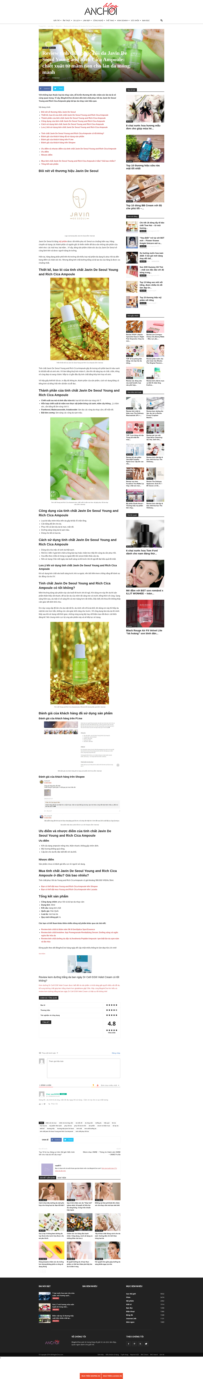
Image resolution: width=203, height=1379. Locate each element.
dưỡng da (98, 1123)
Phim (128, 1297)
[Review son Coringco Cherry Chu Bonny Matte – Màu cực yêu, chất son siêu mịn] (155, 327)
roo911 (58, 1165)
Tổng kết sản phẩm (49, 164)
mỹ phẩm (63, 241)
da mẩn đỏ (79, 1123)
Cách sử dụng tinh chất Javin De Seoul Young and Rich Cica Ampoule (72, 124)
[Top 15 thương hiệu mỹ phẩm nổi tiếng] (132, 302)
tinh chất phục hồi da (82, 1131)
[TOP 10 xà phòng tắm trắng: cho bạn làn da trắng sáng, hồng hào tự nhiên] (135, 351)
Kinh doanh (122, 20)
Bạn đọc (146, 20)
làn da (114, 1123)
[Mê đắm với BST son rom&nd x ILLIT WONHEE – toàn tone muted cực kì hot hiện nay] (145, 573)
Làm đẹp (86, 20)
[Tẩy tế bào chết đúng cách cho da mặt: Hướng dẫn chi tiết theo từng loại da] (108, 1222)
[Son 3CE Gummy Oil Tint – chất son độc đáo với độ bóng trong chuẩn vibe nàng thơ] (132, 272)
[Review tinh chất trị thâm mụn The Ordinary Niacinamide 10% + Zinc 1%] (135, 403)
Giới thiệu (101, 1355)
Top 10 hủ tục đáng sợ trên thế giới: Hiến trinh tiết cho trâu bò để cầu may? (57, 1153)
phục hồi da (68, 1126)
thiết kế (42, 1128)
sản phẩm (92, 1126)
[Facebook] (128, 1343)
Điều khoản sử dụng (112, 1355)
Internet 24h (131, 1318)
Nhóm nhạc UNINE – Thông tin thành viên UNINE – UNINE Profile (102, 1153)
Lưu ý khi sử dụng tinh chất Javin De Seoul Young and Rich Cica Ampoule (74, 127)
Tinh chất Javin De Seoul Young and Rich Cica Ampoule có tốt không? (72, 133)
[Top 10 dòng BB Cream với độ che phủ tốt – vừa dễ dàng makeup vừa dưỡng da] (145, 188)
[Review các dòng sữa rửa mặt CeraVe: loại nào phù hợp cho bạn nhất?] (135, 373)
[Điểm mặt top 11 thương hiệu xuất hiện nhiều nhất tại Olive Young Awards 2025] (45, 1319)
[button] (161, 20)
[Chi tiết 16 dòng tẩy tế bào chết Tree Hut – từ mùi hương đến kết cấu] (132, 227)
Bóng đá (129, 1315)
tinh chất (79, 1128)
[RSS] (140, 1343)
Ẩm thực (66, 20)
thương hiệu (51, 1128)
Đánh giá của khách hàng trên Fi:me (57, 140)
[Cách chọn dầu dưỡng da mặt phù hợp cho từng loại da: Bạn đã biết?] (51, 1191)
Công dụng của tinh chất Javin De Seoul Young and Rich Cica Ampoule (73, 121)
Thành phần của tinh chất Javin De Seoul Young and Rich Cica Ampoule (73, 118)
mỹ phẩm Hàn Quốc (55, 1126)
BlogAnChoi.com (78, 1342)
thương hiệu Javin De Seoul (65, 1128)
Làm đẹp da (42, 1200)
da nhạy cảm (89, 1123)
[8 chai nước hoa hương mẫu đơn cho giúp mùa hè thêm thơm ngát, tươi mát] (145, 109)
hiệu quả (106, 1123)
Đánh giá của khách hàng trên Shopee (58, 143)
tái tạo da (115, 1126)
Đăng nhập (115, 1053)
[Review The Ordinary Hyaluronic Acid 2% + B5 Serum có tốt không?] (155, 473)
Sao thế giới (131, 1294)
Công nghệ (98, 20)
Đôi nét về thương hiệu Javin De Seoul (58, 112)
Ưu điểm (45, 152)
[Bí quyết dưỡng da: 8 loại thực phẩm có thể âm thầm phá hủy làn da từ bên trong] (79, 1250)
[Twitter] (146, 1343)
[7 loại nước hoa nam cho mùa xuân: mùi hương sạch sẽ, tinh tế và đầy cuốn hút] (45, 1296)
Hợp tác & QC (134, 1355)
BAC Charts (144, 1355)
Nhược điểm (46, 155)
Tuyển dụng (124, 1355)
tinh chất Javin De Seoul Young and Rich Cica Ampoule (56, 1131)
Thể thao (110, 20)
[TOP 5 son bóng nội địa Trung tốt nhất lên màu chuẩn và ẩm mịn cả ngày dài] (135, 427)
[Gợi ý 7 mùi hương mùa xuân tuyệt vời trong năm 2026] (45, 1307)
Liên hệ (162, 1355)
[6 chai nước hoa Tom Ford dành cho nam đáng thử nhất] (145, 534)
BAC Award (154, 1355)
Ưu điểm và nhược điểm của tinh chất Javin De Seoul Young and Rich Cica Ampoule (78, 149)
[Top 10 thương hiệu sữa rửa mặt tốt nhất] (145, 148)
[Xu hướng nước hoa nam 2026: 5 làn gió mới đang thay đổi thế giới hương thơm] (132, 258)
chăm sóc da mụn (51, 1123)
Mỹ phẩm (52, 48)
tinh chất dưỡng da (90, 1128)
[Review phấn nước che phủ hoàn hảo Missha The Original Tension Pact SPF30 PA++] (155, 351)
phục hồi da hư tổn (80, 1126)
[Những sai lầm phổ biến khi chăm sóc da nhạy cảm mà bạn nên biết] (108, 1191)
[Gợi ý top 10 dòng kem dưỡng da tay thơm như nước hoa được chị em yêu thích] (51, 1222)
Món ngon (130, 1322)
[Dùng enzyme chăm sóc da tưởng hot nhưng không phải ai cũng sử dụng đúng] (51, 1250)
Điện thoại (130, 1311)
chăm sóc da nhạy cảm (66, 1123)
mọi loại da (43, 1126)
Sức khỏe (135, 20)
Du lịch (76, 20)
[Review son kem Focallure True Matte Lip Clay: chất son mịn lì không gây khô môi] (135, 473)
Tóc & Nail (70, 1230)
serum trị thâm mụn (103, 1126)
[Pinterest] (134, 1343)
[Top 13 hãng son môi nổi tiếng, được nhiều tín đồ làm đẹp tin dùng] (132, 287)
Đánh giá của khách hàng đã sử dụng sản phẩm (62, 136)
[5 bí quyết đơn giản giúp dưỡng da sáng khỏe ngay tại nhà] (108, 1250)
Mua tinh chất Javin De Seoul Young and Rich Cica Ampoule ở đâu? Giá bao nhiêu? (78, 161)
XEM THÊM (62, 1178)
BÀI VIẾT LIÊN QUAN (47, 1178)
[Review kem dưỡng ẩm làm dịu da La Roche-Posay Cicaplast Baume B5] (155, 403)
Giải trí (56, 20)
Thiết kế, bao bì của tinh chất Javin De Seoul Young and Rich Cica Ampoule (74, 115)
